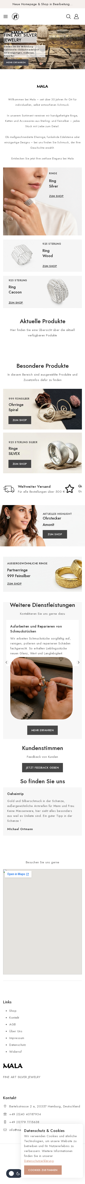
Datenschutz (17, 1045)
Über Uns (15, 1031)
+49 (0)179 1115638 (24, 1122)
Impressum (16, 1038)
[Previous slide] (6, 662)
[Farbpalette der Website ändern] (14, 1173)
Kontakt (14, 1017)
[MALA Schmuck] (21, 16)
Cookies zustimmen (43, 1170)
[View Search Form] (68, 16)
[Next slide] (78, 662)
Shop (13, 1010)
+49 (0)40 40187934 (25, 1114)
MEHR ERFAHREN (16, 62)
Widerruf (15, 1051)
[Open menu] (5, 16)
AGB (12, 1024)
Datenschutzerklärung (39, 1161)
